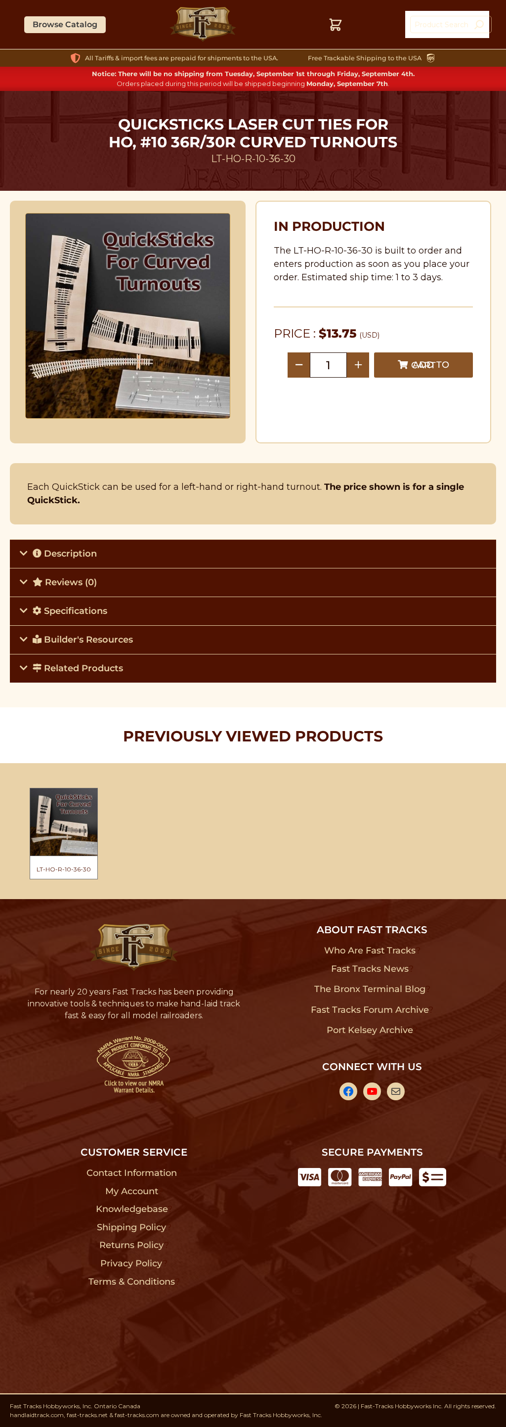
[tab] (253, 553)
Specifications (74, 610)
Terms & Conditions (131, 1281)
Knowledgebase (132, 1209)
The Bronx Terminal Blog (369, 989)
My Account (131, 1191)
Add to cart (430, 365)
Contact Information (131, 1173)
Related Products (82, 668)
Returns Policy (131, 1245)
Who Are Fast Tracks (370, 950)
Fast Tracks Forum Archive (369, 1009)
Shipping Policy (132, 1227)
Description (69, 553)
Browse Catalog (65, 24)
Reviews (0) (69, 582)
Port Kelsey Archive (370, 1030)
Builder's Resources (87, 639)
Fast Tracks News (370, 968)
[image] (128, 316)
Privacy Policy (131, 1263)
